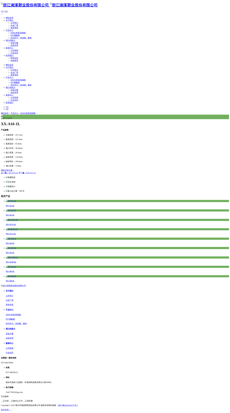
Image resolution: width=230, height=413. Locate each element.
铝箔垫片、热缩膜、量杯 (21, 38)
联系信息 (14, 58)
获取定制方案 (7, 170)
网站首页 (9, 18)
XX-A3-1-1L (11, 224)
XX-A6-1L (10, 271)
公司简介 (14, 23)
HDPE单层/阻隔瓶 (18, 33)
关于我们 (9, 20)
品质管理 (14, 45)
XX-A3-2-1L (11, 234)
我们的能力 (10, 40)
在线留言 (14, 60)
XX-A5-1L (10, 253)
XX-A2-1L (10, 215)
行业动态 (14, 53)
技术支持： (6, 410)
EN (6, 11)
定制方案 (14, 43)
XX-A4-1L (10, 243)
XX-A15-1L (9, 173)
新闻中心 (9, 48)
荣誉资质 (14, 28)
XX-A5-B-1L (11, 262)
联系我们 (9, 55)
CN (2, 11)
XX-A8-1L (10, 281)
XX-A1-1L (10, 206)
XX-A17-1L (27, 173)
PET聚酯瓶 (15, 35)
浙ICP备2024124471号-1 (68, 405)
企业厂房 (14, 25)
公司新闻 (14, 50)
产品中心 (9, 30)
